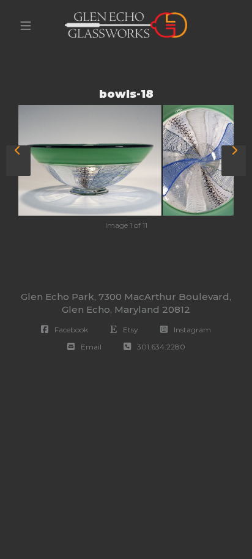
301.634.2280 (159, 346)
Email (89, 346)
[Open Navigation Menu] (25, 25)
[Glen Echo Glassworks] (126, 25)
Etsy (128, 329)
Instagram (190, 329)
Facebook (69, 329)
